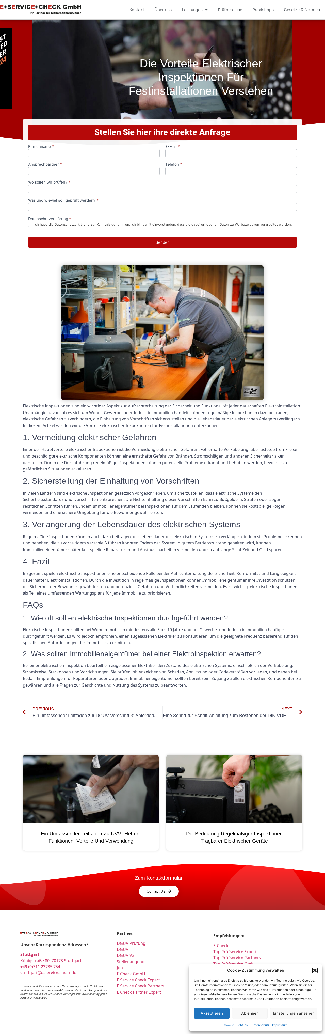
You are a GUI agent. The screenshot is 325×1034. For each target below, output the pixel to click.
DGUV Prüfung (131, 943)
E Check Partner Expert (139, 992)
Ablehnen (250, 1013)
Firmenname (41, 147)
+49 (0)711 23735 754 (40, 966)
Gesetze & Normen (302, 9)
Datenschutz (260, 1025)
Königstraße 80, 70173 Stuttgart (51, 960)
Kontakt (136, 9)
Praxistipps (263, 9)
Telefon (173, 164)
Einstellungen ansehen (294, 1013)
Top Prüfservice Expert (235, 951)
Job (120, 967)
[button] (314, 970)
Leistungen (192, 9)
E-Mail (172, 147)
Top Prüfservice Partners (237, 958)
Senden (163, 242)
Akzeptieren (212, 1013)
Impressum (279, 1025)
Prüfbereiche (230, 9)
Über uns (163, 9)
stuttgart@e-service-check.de (48, 973)
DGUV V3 (125, 955)
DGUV (122, 949)
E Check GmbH (131, 974)
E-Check (221, 945)
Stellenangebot (131, 961)
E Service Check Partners (140, 986)
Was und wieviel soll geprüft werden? (63, 200)
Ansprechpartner (45, 164)
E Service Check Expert (139, 980)
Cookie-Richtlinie (236, 1025)
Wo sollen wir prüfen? (49, 182)
